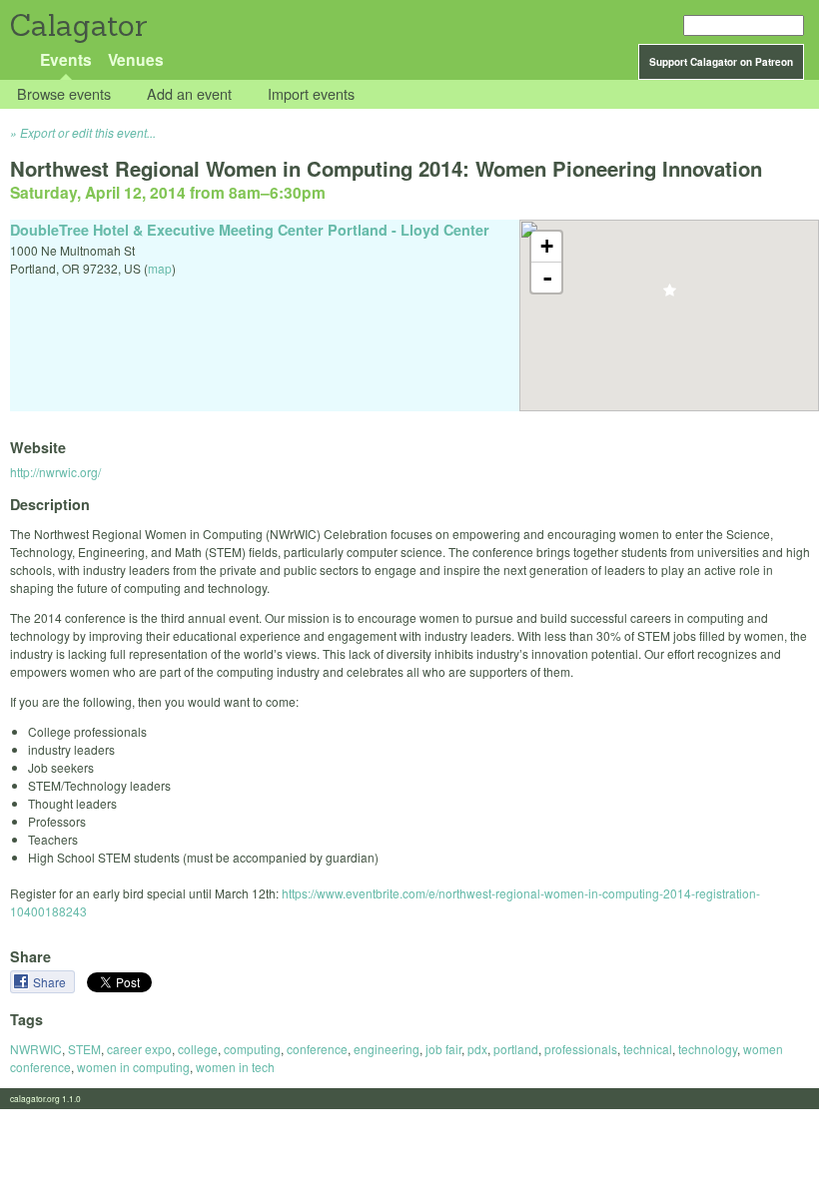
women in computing (133, 1066)
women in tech (235, 1066)
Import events (311, 94)
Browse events (64, 94)
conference (317, 1048)
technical (647, 1048)
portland (515, 1048)
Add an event (189, 94)
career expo (139, 1048)
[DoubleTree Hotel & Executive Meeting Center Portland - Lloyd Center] (669, 296)
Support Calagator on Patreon (721, 62)
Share (51, 981)
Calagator (77, 25)
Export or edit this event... (88, 132)
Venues (136, 59)
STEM (84, 1048)
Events (66, 59)
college (198, 1048)
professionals (580, 1048)
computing (252, 1048)
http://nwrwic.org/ (55, 471)
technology (707, 1048)
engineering (386, 1048)
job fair (443, 1048)
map (160, 268)
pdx (477, 1048)
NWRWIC (36, 1048)
